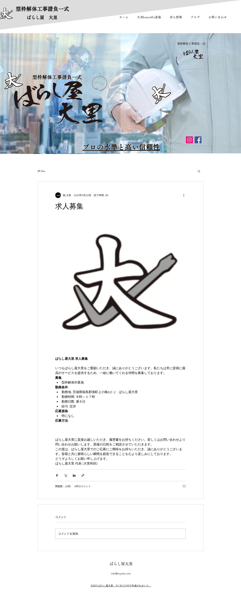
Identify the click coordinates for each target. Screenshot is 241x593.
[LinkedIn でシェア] (74, 475)
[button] (199, 171)
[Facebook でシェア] (57, 475)
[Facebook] (198, 139)
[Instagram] (189, 139)
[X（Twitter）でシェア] (65, 475)
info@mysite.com (121, 573)
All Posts (41, 170)
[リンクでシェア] (83, 475)
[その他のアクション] (184, 195)
